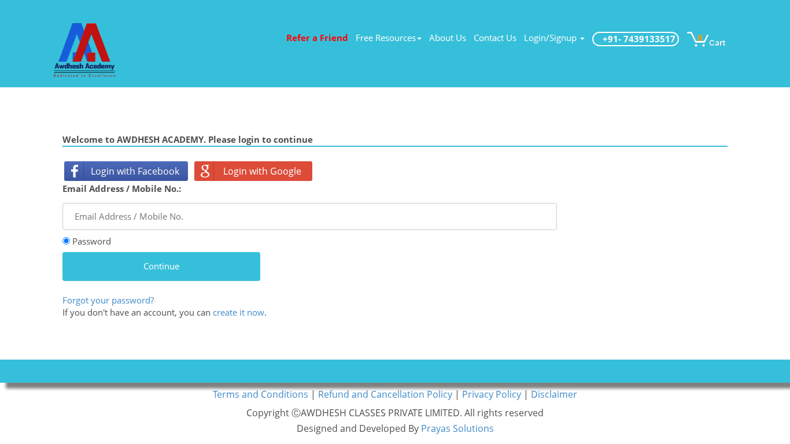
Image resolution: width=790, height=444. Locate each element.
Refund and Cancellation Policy (386, 394)
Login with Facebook (135, 171)
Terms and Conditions (262, 394)
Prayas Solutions (457, 428)
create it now (238, 312)
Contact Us (495, 37)
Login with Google (262, 171)
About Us (447, 37)
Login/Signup (551, 37)
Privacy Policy (492, 394)
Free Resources (386, 37)
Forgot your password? (108, 300)
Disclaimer (554, 394)
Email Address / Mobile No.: (121, 188)
